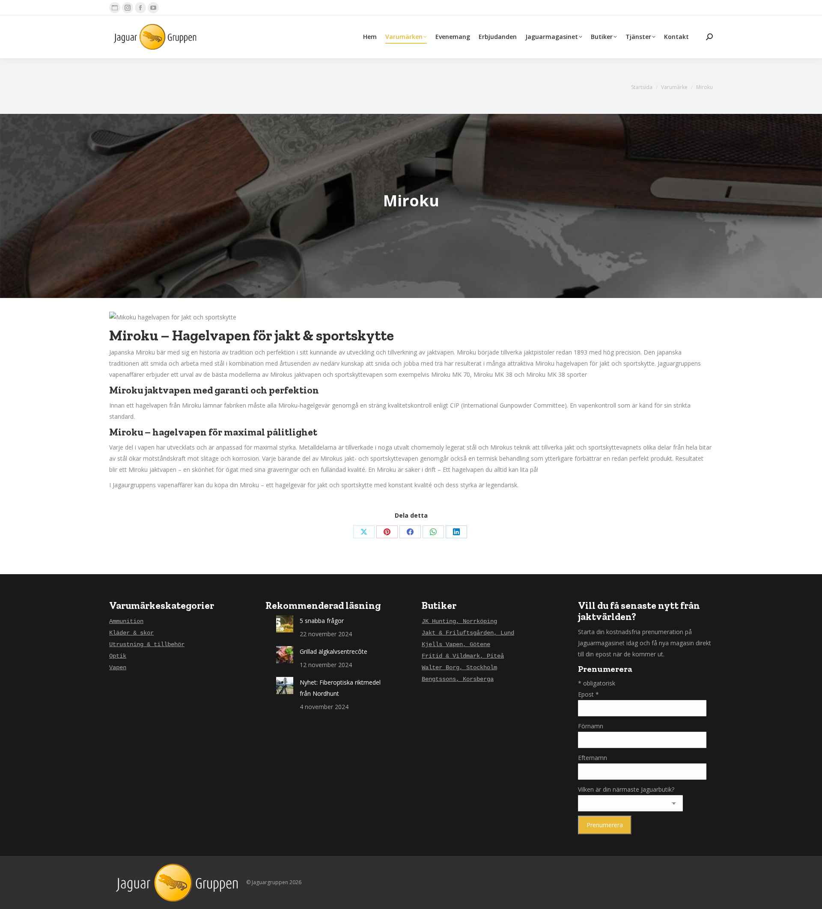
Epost (588, 694)
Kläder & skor (131, 632)
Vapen (117, 667)
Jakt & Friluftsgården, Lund (468, 632)
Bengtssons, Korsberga (458, 679)
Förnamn (590, 726)
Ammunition (126, 621)
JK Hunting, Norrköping (459, 621)
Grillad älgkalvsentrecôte (333, 651)
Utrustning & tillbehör (147, 644)
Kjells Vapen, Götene (456, 644)
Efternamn (592, 758)
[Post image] (284, 623)
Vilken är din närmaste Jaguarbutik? (626, 789)
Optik (117, 656)
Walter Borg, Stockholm (459, 667)
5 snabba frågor (322, 621)
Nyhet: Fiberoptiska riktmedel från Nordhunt (340, 687)
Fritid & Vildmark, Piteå (463, 656)
